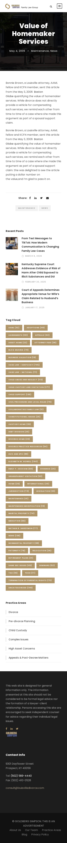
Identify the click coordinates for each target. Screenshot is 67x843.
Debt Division (18, 431)
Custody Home (19, 424)
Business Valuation (22, 357)
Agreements (18, 335)
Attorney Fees (45, 342)
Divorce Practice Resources (28, 446)
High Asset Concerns (22, 648)
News (54, 51)
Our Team (31, 830)
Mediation (17, 520)
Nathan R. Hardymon (23, 528)
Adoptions (36, 327)
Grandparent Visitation (25, 476)
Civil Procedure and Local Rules (30, 402)
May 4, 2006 (17, 51)
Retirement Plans (20, 558)
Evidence (48, 468)
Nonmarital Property (23, 543)
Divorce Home (19, 439)
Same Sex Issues (20, 565)
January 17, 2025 (35, 307)
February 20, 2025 (35, 281)
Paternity (16, 550)
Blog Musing (18, 350)
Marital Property (21, 513)
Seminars (47, 565)
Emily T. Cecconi (20, 468)
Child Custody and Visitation (29, 387)
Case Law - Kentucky (24, 365)
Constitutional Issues (24, 416)
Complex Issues (18, 639)
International (38, 483)
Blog (24, 834)
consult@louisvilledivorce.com (25, 788)
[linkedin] (11, 729)
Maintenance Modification (26, 506)
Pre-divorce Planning (22, 621)
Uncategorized (20, 587)
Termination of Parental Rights (30, 580)
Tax (13, 573)
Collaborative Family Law (26, 409)
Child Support (19, 394)
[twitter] (17, 729)
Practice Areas (51, 830)
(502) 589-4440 (21, 776)
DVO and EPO (18, 454)
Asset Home (17, 342)
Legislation (45, 491)
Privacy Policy (40, 834)
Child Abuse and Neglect (25, 379)
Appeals (42, 335)
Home (14, 483)
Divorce (13, 612)
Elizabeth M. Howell (23, 461)
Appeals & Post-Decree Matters (28, 657)
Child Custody (18, 630)
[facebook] (6, 729)
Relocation (42, 550)
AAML (14, 327)
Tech (30, 573)
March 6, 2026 (33, 256)
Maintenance (40, 51)
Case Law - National (22, 372)
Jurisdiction (18, 491)
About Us (15, 830)
